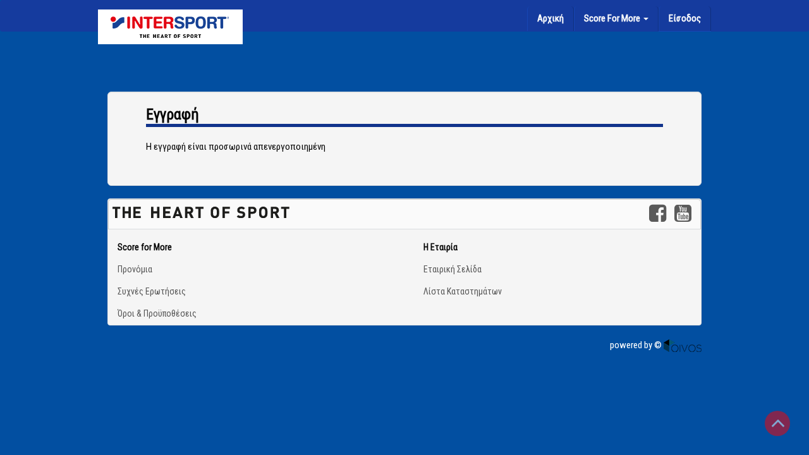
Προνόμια (135, 269)
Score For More (613, 18)
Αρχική (550, 18)
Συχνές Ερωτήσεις (152, 291)
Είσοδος (685, 18)
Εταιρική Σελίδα (452, 269)
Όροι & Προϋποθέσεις (157, 313)
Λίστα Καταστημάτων (462, 291)
